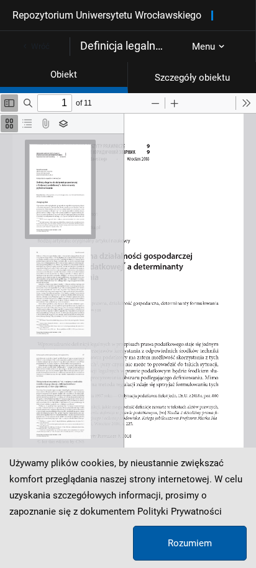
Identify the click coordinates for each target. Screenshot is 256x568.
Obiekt (63, 74)
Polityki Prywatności (179, 511)
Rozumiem (190, 543)
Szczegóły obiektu (192, 77)
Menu (203, 46)
